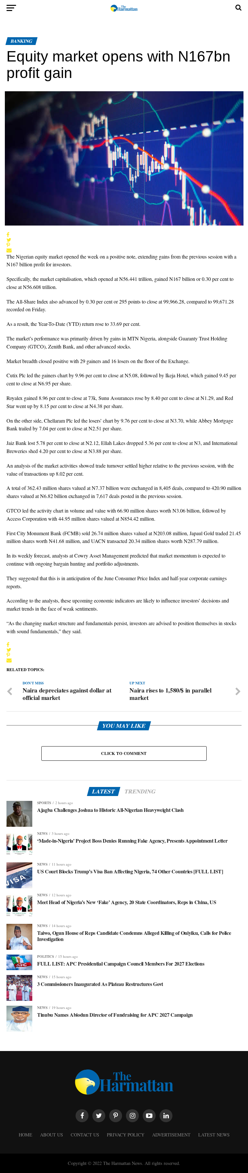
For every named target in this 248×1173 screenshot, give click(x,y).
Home (25, 1135)
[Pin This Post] (9, 245)
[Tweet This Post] (9, 239)
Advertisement (171, 1135)
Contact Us (85, 1135)
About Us (51, 1135)
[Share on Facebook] (9, 234)
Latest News (214, 1135)
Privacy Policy (125, 1135)
